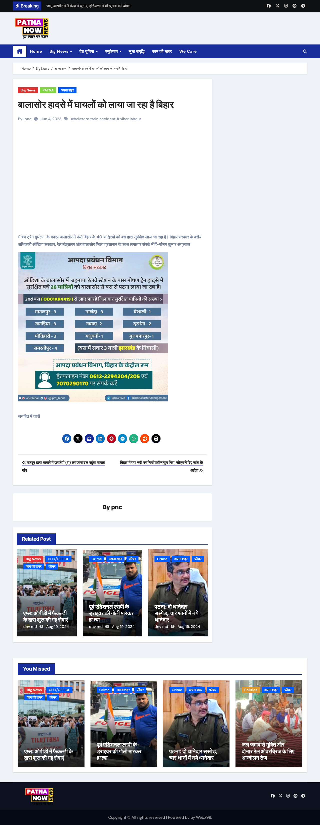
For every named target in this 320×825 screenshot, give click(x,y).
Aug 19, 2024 (57, 626)
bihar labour (130, 118)
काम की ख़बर (162, 51)
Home (36, 51)
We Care (188, 51)
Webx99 (203, 817)
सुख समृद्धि (136, 51)
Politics (250, 690)
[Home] (19, 51)
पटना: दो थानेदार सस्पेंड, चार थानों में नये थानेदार (176, 613)
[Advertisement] (113, 187)
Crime (97, 559)
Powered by (179, 817)
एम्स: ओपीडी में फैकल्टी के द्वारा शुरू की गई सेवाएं (45, 616)
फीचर (52, 566)
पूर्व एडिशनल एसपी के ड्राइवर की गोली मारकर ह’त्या (111, 613)
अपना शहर (67, 90)
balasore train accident (95, 118)
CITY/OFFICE (58, 559)
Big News (60, 51)
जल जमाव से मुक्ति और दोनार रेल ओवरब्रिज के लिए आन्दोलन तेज (268, 751)
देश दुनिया (88, 51)
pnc (28, 118)
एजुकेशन (112, 51)
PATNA (48, 90)
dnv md (30, 626)
